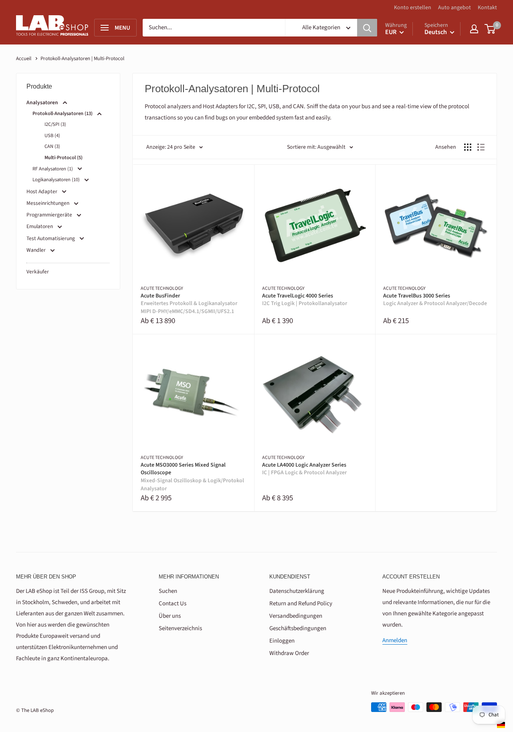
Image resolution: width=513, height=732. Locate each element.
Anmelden (394, 640)
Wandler (36, 250)
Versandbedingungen (295, 616)
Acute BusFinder (189, 303)
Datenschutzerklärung (296, 591)
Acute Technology (162, 288)
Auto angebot (454, 8)
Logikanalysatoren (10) (56, 179)
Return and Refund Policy (300, 603)
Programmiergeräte (49, 214)
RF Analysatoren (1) (52, 168)
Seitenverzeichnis (180, 628)
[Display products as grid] (467, 147)
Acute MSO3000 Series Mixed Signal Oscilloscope (192, 477)
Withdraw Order (289, 653)
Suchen (168, 591)
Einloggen (282, 641)
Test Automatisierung (50, 238)
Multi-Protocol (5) (63, 157)
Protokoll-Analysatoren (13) (62, 113)
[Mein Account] (474, 28)
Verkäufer (37, 271)
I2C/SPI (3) (55, 124)
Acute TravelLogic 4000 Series (304, 300)
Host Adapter (41, 191)
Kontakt (487, 8)
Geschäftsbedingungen (297, 628)
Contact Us (172, 603)
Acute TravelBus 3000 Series (435, 300)
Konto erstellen (412, 8)
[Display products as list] (481, 147)
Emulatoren (39, 226)
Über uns (170, 616)
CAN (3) (52, 146)
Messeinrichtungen (47, 203)
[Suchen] (367, 27)
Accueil (23, 58)
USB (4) (52, 135)
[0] (490, 29)
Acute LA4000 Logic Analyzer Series (304, 469)
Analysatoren (42, 102)
